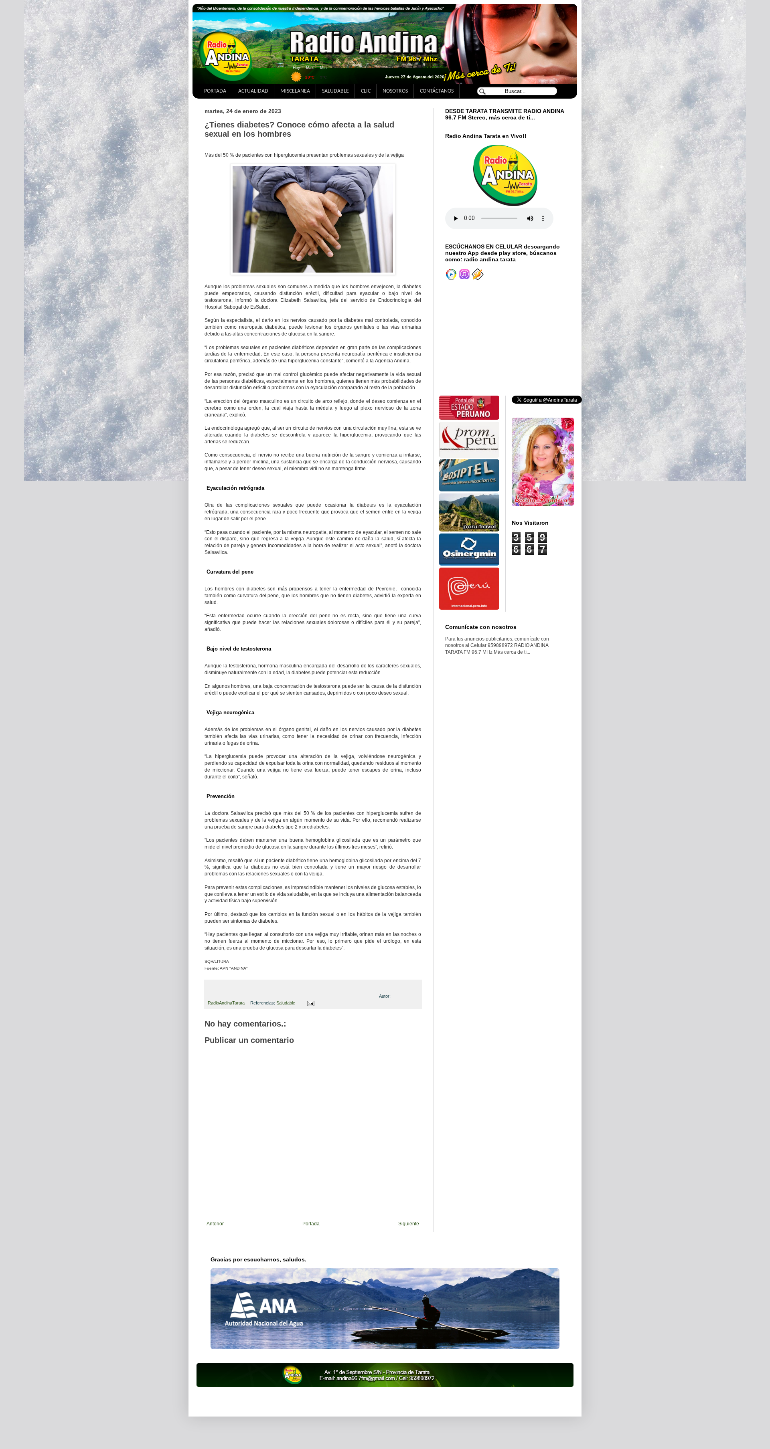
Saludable (285, 1002)
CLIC (366, 91)
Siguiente (408, 1224)
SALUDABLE (335, 91)
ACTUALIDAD (253, 91)
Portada (311, 1224)
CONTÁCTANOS (437, 91)
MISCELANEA (295, 91)
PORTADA (215, 91)
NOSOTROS (395, 91)
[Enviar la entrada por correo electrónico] (309, 1002)
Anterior (215, 1224)
